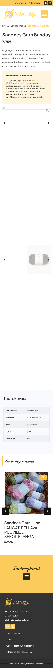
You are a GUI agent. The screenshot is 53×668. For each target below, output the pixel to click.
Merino (22, 25)
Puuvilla (13, 532)
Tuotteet (11, 639)
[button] (44, 14)
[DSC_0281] (26, 123)
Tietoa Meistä (14, 633)
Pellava (29, 527)
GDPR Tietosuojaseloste (20, 645)
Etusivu (5, 25)
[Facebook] (45, 3)
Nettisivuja (22, 664)
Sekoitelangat (20, 536)
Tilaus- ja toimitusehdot (19, 652)
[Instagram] (50, 3)
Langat (14, 25)
